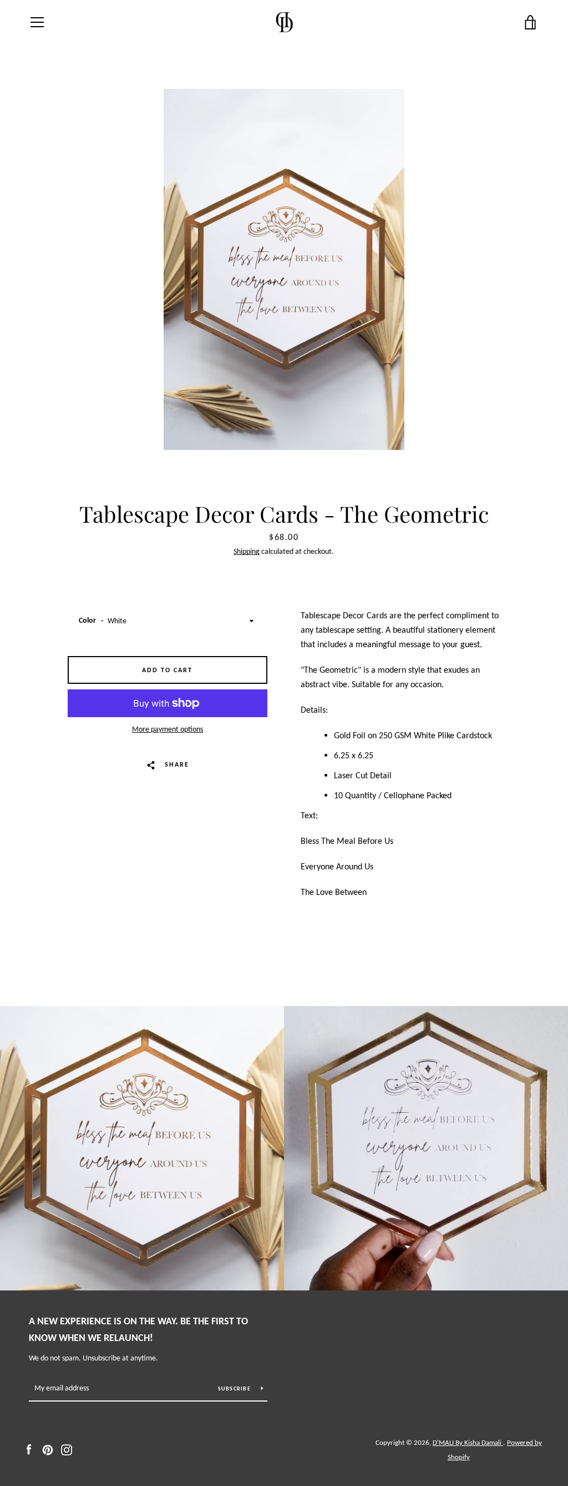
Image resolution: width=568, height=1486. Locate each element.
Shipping (247, 551)
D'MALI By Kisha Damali (468, 1442)
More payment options (167, 729)
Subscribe (235, 1388)
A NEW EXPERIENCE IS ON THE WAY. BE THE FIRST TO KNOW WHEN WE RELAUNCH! (138, 1329)
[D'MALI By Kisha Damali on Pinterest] (47, 1449)
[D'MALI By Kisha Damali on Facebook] (28, 1449)
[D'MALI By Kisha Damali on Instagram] (66, 1449)
